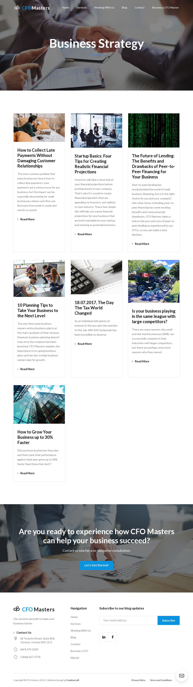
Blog (124, 7)
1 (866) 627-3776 (30, 657)
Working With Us (104, 7)
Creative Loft (72, 680)
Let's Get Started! (96, 565)
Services (82, 7)
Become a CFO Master (165, 7)
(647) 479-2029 (29, 649)
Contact (140, 7)
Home (65, 7)
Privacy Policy (138, 680)
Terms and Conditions (161, 680)
